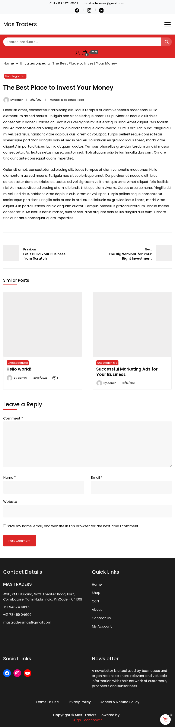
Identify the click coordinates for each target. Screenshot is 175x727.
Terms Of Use (47, 702)
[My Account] (78, 52)
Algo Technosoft (87, 720)
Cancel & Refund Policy (119, 702)
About (97, 609)
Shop (96, 592)
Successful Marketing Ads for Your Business (127, 371)
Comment (13, 418)
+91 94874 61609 (16, 607)
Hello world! (19, 369)
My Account (102, 626)
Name (9, 477)
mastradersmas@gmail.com (27, 622)
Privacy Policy (79, 702)
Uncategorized (15, 76)
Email (96, 477)
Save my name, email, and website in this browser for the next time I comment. (73, 526)
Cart (95, 601)
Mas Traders (20, 24)
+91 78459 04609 (17, 614)
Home (97, 584)
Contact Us (101, 618)
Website (10, 501)
